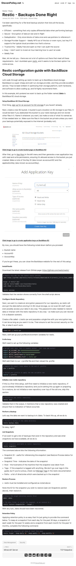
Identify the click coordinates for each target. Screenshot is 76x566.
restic (34, 61)
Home (4, 11)
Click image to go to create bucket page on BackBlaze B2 (24, 150)
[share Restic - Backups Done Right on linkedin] (30, 555)
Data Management (10, 542)
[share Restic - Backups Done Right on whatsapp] (41, 555)
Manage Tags (41, 471)
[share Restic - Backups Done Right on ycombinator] (49, 555)
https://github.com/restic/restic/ (55, 270)
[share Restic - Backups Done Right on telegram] (45, 555)
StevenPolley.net (11, 2)
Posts (10, 11)
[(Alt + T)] (23, 3)
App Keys (20, 154)
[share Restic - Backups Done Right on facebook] (38, 555)
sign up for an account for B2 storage (28, 105)
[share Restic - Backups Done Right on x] (26, 555)
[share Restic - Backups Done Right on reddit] (34, 555)
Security (22, 542)
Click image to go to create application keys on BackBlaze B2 (25, 240)
